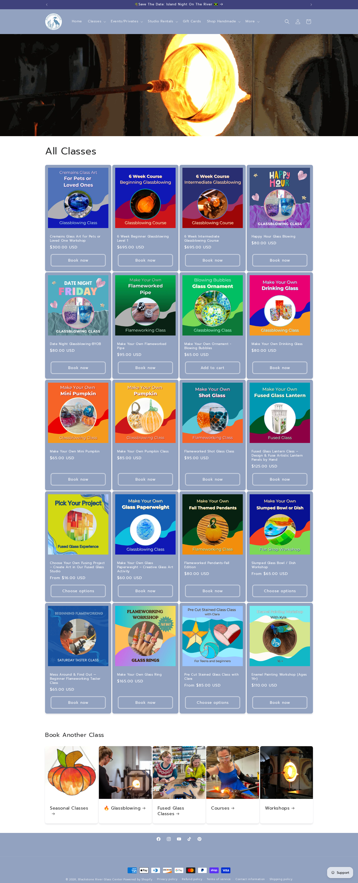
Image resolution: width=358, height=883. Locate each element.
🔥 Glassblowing (122, 808)
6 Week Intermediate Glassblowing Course (201, 239)
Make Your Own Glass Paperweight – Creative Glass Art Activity (145, 567)
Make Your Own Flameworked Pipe (142, 346)
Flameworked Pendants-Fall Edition (206, 565)
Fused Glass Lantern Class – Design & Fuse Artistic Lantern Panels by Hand (277, 456)
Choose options (78, 591)
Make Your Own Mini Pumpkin (75, 452)
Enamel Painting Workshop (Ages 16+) (279, 677)
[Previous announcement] (46, 4)
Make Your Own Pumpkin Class (143, 452)
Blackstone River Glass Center (100, 879)
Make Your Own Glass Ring (139, 675)
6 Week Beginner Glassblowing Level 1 (143, 239)
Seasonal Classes (69, 808)
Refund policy (192, 879)
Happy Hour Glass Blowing (273, 237)
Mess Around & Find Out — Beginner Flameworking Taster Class (75, 679)
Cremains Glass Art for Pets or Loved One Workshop (75, 239)
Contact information (250, 879)
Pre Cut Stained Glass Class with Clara (211, 677)
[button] (96, 21)
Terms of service (219, 879)
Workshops (277, 808)
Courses (220, 808)
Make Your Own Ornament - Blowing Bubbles (207, 346)
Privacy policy (167, 879)
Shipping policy (281, 879)
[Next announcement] (311, 4)
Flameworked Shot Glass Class (209, 452)
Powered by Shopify (137, 879)
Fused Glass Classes (171, 811)
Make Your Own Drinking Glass (277, 344)
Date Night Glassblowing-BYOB (75, 344)
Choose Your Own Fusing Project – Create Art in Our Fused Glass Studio (77, 567)
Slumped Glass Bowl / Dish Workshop (274, 565)
